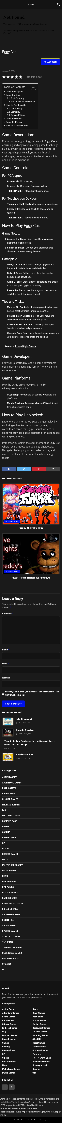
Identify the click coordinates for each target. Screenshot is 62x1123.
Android (55, 403)
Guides (6, 848)
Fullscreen (50, 62)
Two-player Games (12, 947)
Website (6, 678)
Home (31, 4)
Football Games (11, 816)
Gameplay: (15, 112)
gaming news (9, 838)
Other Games (9, 881)
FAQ (4, 810)
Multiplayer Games (12, 865)
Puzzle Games (10, 892)
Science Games (10, 909)
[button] (32, 87)
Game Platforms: (14, 122)
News (5, 876)
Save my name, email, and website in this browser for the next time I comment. (32, 693)
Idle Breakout (24, 719)
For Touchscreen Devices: (23, 102)
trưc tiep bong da (43, 1120)
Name (6, 649)
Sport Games (9, 925)
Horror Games (11, 521)
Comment (8, 613)
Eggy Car (50, 141)
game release (9, 821)
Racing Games (9, 898)
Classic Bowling (25, 730)
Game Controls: (13, 95)
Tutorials (8, 942)
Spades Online (24, 754)
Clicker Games (10, 799)
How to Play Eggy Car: (16, 105)
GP (3, 843)
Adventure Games (12, 783)
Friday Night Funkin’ (31, 527)
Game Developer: (14, 118)
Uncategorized (10, 958)
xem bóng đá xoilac (30, 1120)
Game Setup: (17, 108)
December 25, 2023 (24, 734)
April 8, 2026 (10, 748)
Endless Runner (11, 805)
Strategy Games (11, 936)
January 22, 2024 (23, 758)
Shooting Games (11, 914)
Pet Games (8, 887)
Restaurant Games (12, 903)
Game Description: (14, 91)
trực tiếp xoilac (18, 1120)
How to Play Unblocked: (17, 125)
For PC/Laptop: (18, 98)
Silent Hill (8, 920)
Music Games (9, 870)
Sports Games (10, 931)
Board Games (9, 788)
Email (5, 663)
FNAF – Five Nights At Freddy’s (31, 577)
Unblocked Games (12, 953)
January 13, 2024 (23, 723)
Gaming (6, 832)
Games (5, 826)
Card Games (8, 794)
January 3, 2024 (8, 71)
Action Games (9, 777)
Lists (5, 860)
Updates (7, 964)
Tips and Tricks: (18, 115)
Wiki (4, 969)
